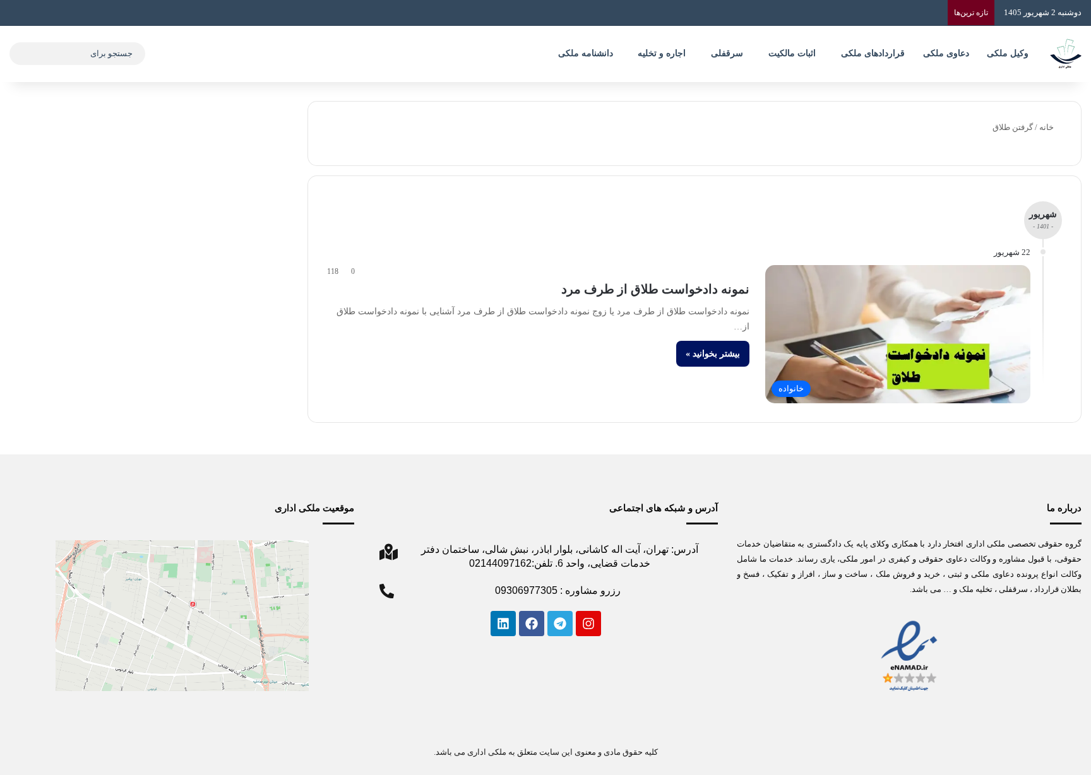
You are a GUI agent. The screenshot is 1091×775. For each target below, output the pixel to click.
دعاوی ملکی (946, 53)
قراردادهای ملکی (873, 53)
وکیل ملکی (1007, 53)
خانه (1047, 127)
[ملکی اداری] (1066, 53)
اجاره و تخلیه (662, 53)
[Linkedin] (503, 623)
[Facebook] (531, 623)
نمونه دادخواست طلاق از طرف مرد (655, 289)
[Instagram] (588, 623)
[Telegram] (560, 623)
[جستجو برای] (22, 53)
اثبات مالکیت (792, 53)
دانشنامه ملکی (585, 53)
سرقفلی (727, 53)
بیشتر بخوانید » (713, 353)
